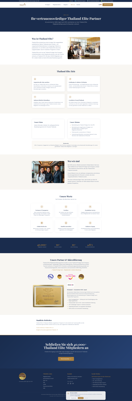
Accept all (81, 398)
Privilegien (47, 4)
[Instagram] (70, 383)
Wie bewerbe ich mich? (48, 378)
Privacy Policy (77, 395)
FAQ (44, 382)
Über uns (73, 4)
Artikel (44, 384)
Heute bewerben (65, 359)
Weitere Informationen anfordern (74, 376)
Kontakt (78, 4)
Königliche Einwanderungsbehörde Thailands (46, 329)
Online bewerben (108, 4)
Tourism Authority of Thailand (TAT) (44, 327)
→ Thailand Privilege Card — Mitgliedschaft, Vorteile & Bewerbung (66, 270)
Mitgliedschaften (57, 4)
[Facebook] (68, 383)
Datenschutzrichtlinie (47, 386)
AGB (44, 388)
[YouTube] (73, 383)
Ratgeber (66, 4)
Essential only (73, 398)
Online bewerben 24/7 (72, 378)
